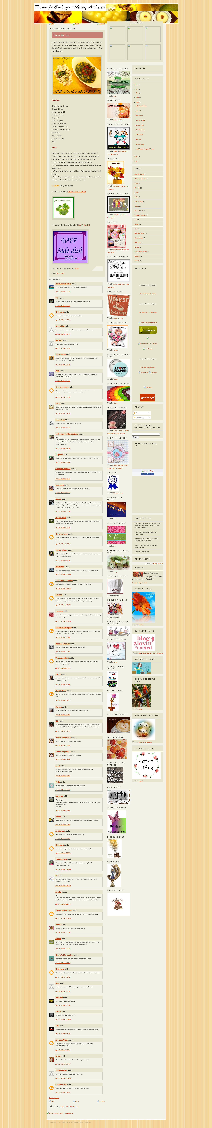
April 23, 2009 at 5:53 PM (62, 493)
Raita (136, 219)
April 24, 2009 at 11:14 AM (63, 885)
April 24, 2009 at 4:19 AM (62, 759)
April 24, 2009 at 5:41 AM (62, 775)
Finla (57, 782)
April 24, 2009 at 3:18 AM (62, 714)
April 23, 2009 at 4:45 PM (62, 381)
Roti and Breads (139, 233)
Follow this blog (147, 473)
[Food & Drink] (143, 372)
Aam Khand (139, 134)
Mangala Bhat (61, 1070)
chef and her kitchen (64, 581)
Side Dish (60, 273)
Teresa (121, 493)
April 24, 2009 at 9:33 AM (62, 824)
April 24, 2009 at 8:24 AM (62, 790)
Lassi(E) (112, 468)
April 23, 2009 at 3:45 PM (62, 291)
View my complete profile (139, 583)
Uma (57, 983)
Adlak (115, 518)
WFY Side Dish (85, 225)
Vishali (58, 939)
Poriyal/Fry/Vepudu (140, 215)
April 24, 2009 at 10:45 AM (63, 869)
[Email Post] (64, 273)
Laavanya (59, 485)
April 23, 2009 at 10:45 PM (63, 574)
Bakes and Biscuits (140, 179)
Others (137, 206)
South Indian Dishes (141, 251)
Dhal (136, 192)
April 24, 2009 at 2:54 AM (62, 668)
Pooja (57, 371)
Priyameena (60, 354)
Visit (148, 294)
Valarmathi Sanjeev (63, 627)
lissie (57, 766)
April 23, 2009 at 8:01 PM (62, 560)
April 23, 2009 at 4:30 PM (62, 320)
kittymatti (59, 454)
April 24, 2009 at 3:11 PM (62, 977)
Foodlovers (121, 119)
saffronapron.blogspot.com (67, 434)
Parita (57, 674)
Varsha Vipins (61, 550)
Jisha (115, 151)
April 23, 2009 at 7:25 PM (62, 544)
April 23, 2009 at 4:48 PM (62, 413)
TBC (57, 1026)
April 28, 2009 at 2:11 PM (62, 1092)
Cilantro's (71, 192)
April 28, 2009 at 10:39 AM (63, 1078)
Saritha (58, 707)
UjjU (57, 721)
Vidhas (115, 379)
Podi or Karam (139, 210)
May (137, 97)
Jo (114, 546)
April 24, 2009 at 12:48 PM (63, 918)
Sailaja (115, 318)
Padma (58, 924)
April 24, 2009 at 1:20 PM (62, 932)
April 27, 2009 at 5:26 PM (62, 1064)
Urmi (114, 96)
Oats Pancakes (140, 130)
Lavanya (59, 611)
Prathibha (126, 430)
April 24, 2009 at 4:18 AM (62, 745)
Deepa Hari (60, 326)
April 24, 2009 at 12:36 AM (63, 621)
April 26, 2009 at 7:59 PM (62, 1050)
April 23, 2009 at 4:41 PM (62, 348)
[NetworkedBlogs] (148, 471)
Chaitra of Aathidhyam (145, 742)
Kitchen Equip (139, 201)
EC (56, 875)
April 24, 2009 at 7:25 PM (62, 991)
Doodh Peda (139, 115)
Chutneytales (61, 1084)
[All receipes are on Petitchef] (147, 401)
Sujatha (58, 595)
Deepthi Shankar (62, 644)
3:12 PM (76, 268)
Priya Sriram (60, 518)
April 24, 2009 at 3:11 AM (62, 700)
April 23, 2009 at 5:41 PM (62, 478)
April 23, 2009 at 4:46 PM (62, 397)
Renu (115, 430)
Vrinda (58, 817)
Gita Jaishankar (62, 387)
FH (56, 298)
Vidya (115, 465)
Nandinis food (61, 534)
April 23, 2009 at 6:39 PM (62, 511)
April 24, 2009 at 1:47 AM (62, 637)
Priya (115, 119)
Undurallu (138, 139)
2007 (136, 161)
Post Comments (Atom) (69, 1106)
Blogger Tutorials (158, 563)
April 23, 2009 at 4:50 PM (62, 427)
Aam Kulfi (138, 111)
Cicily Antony (117, 215)
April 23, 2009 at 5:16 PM (62, 462)
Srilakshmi (60, 420)
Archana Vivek (61, 1040)
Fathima (120, 318)
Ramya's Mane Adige (64, 955)
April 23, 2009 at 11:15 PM (63, 605)
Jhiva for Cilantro (80, 192)
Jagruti (141, 781)
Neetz (119, 151)
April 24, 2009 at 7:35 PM (62, 1005)
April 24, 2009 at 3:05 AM (62, 684)
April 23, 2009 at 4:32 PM (62, 334)
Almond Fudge (140, 144)
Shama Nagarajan (63, 737)
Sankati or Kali (139, 238)
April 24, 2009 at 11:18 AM (63, 904)
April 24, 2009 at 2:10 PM (62, 948)
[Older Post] (101, 24)
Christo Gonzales (62, 469)
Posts (137, 413)
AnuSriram (60, 831)
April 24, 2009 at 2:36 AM (62, 651)
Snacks (137, 247)
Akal (140, 653)
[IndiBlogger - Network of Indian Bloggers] (148, 333)
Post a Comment (54, 1098)
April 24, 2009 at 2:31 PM (62, 963)
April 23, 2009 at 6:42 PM (62, 527)
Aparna (124, 151)
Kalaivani (110, 433)
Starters (137, 256)
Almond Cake (140, 125)
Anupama (120, 465)
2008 (136, 157)
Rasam (137, 224)
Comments (139, 417)
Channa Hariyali (61, 35)
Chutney (137, 188)
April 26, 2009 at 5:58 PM (62, 1033)
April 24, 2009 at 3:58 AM (62, 731)
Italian (136, 197)
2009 (136, 89)
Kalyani (122, 433)
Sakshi (58, 499)
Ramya (115, 572)
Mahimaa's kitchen (63, 284)
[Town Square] (148, 349)
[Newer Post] (51, 24)
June (137, 93)
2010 (136, 84)
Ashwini (58, 340)
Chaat (136, 183)
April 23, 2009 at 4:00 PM (62, 306)
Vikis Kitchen (61, 859)
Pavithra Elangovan (63, 910)
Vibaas (58, 1011)
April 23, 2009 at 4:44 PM (62, 364)
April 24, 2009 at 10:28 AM (63, 853)
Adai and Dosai (139, 174)
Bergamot (59, 566)
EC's (78, 225)
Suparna (59, 796)
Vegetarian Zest (62, 658)
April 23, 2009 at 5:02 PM (62, 448)
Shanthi (115, 350)
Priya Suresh (60, 691)
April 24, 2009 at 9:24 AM (62, 810)
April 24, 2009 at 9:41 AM (62, 839)
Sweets (137, 260)
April (137, 102)
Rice (136, 229)
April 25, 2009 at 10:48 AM (63, 1019)
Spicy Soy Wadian (141, 106)
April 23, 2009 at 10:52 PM (63, 588)
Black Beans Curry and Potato (145, 149)
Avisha (58, 892)
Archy (58, 1056)
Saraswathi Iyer (118, 186)
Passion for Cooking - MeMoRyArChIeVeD (61, 1122)
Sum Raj (59, 997)
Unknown (59, 312)
